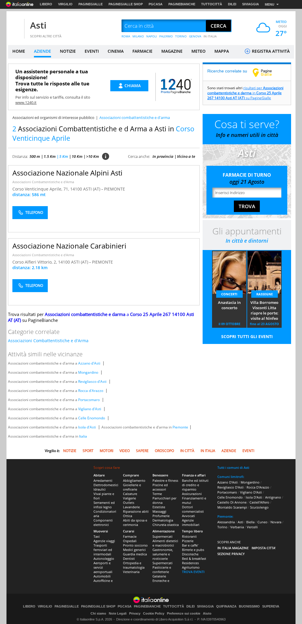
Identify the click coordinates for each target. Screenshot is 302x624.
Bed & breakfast (194, 558)
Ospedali (130, 541)
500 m (34, 156)
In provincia (162, 156)
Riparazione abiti (136, 511)
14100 (76, 189)
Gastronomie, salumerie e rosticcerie (162, 554)
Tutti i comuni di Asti (233, 467)
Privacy (134, 613)
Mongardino (88, 372)
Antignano (273, 497)
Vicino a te (186, 156)
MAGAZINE (172, 51)
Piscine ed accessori (160, 487)
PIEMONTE (114, 189)
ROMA (126, 36)
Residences (190, 563)
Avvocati (188, 516)
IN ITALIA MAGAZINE (233, 548)
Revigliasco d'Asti (92, 381)
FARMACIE (142, 51)
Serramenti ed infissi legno (104, 504)
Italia (83, 436)
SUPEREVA (270, 606)
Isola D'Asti (254, 497)
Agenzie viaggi (104, 541)
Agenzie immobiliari (190, 522)
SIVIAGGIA (250, 4)
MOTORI (106, 450)
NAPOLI (151, 36)
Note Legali (118, 613)
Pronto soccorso (135, 545)
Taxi (96, 536)
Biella (250, 522)
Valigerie (129, 498)
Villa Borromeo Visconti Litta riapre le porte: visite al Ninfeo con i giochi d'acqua (264, 311)
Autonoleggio (103, 558)
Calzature (130, 493)
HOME (18, 51)
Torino (222, 527)
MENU (269, 4)
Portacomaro (89, 399)
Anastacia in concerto (229, 305)
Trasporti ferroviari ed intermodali (102, 549)
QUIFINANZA (226, 606)
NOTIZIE (68, 51)
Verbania (237, 527)
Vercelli (252, 527)
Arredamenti (102, 480)
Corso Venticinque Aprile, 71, (41, 189)
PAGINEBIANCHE (181, 4)
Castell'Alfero (259, 502)
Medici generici (134, 549)
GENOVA (195, 36)
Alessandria (226, 522)
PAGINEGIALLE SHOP (126, 4)
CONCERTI (229, 294)
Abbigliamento (134, 480)
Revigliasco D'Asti (230, 487)
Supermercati (162, 536)
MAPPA (221, 51)
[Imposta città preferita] (15, 26)
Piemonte (180, 427)
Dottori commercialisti (193, 509)
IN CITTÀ (187, 450)
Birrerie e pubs (193, 549)
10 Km (77, 156)
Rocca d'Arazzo (90, 390)
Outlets (128, 502)
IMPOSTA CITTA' (264, 548)
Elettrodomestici (105, 485)
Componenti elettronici (103, 522)
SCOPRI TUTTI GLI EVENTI (247, 336)
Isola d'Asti (87, 427)
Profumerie (161, 516)
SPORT (88, 450)
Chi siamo (98, 613)
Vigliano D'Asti (251, 492)
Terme (157, 493)
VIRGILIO (65, 4)
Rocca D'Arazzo (258, 487)
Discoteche (190, 554)
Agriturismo (191, 567)
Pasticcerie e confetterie (161, 569)
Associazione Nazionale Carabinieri (69, 246)
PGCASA (156, 4)
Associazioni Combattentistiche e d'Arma (43, 182)
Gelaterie (159, 576)
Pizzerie (187, 541)
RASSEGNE (264, 294)
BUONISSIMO (249, 606)
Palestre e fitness (165, 480)
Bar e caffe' (190, 545)
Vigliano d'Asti (89, 408)
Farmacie (130, 536)
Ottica (127, 516)
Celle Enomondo (91, 418)
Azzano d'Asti (89, 363)
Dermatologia (162, 520)
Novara (275, 522)
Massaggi (159, 511)
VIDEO (124, 450)
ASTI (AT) (92, 189)
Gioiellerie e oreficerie (132, 487)
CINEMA (116, 51)
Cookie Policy (153, 613)
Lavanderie (131, 507)
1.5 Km (50, 156)
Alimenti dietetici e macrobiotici (165, 543)
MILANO (138, 36)
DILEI (232, 4)
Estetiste (158, 507)
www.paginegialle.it (266, 72)
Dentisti (129, 558)
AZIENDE (42, 51)
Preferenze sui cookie (183, 613)
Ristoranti (189, 536)
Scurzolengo (259, 507)
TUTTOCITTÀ (211, 4)
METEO (198, 51)
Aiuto (207, 613)
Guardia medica (135, 554)
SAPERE (142, 450)
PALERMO (166, 36)
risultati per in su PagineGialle (245, 92)
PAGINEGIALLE (90, 4)
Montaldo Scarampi (232, 507)
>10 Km (92, 156)
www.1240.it (26, 102)
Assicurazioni (192, 493)
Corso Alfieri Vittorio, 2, (35, 262)
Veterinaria (131, 572)
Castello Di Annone (232, 502)
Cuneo (262, 522)
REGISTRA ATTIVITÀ (270, 51)
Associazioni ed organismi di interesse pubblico (53, 117)
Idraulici (99, 489)
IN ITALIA (210, 36)
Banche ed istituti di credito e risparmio (195, 484)
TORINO (181, 36)
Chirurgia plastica (165, 524)
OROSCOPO (164, 450)
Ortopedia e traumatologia (134, 565)
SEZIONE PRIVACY (231, 554)
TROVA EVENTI (193, 572)
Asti (38, 25)
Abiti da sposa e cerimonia (135, 522)
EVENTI (92, 51)
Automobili (102, 576)
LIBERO (46, 4)
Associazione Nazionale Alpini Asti (67, 173)
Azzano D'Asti (227, 482)
